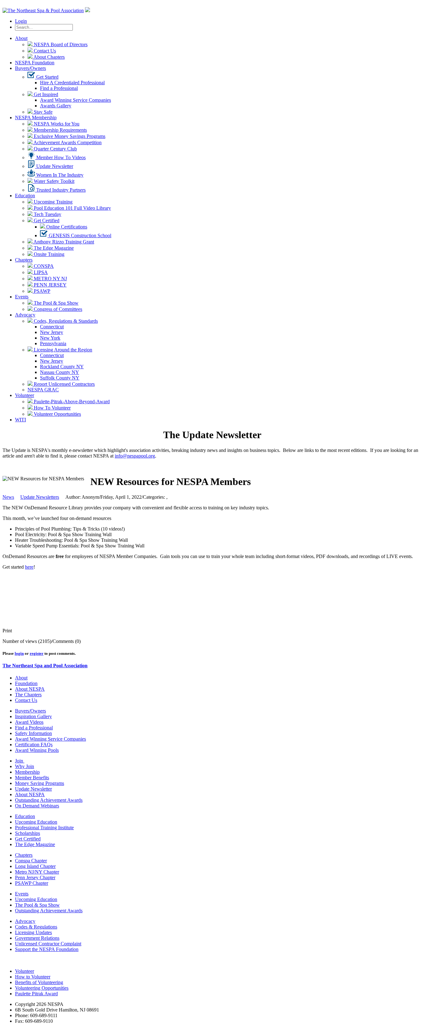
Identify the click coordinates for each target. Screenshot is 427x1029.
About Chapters (49, 57)
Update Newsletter (54, 166)
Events (21, 296)
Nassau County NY (59, 372)
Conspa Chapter (31, 860)
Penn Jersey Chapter (35, 877)
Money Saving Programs (39, 783)
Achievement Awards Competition (67, 142)
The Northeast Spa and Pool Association (45, 665)
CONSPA (43, 266)
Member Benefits (32, 777)
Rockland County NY (62, 366)
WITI (20, 419)
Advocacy (25, 314)
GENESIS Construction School (79, 235)
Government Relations (37, 938)
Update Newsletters (39, 497)
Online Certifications (66, 226)
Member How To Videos (60, 157)
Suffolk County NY (59, 377)
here (29, 567)
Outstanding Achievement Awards (49, 800)
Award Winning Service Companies (75, 100)
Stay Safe (43, 112)
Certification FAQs (34, 744)
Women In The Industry (59, 175)
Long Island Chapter (35, 866)
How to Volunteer (32, 976)
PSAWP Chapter (31, 883)
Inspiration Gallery (33, 716)
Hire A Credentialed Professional (72, 82)
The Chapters (28, 694)
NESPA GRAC (43, 389)
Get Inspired (45, 94)
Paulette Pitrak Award (36, 993)
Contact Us (44, 50)
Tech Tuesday (47, 214)
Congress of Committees (57, 309)
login (19, 653)
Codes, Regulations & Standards (65, 321)
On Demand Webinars (37, 805)
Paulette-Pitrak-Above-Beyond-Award (71, 401)
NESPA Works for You (56, 123)
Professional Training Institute (44, 827)
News (8, 497)
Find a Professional (59, 88)
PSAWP (41, 291)
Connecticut (52, 326)
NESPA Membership (36, 117)
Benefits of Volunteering (39, 982)
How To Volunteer (52, 407)
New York (50, 338)
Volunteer (24, 395)
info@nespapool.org (135, 455)
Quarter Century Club (55, 148)
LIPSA (40, 272)
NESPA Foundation (34, 62)
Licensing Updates (33, 932)
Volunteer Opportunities (57, 414)
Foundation (26, 683)
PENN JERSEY (50, 284)
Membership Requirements (60, 130)
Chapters (24, 259)
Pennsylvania (53, 343)
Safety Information (33, 733)
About (21, 38)
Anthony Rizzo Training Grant (63, 241)
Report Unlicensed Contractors (64, 384)
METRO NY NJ (50, 278)
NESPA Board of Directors (60, 44)
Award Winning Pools (37, 750)
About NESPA (30, 689)
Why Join (24, 766)
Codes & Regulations (36, 926)
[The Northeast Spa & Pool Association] (43, 10)
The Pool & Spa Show (55, 303)
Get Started (46, 77)
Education (25, 195)
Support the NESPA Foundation (46, 949)
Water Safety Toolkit (53, 181)
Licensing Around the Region (62, 349)
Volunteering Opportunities (41, 988)
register (36, 653)
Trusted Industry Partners (60, 190)
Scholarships (27, 833)
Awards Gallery (55, 105)
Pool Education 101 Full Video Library (72, 208)
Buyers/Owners (30, 68)
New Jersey (51, 332)
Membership (27, 772)
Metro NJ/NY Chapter (37, 872)
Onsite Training (48, 254)
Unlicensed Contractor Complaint (48, 943)
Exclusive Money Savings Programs (69, 136)
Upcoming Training (53, 201)
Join (19, 760)
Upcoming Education (36, 822)
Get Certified (46, 220)
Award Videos (29, 722)
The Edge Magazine (53, 248)
